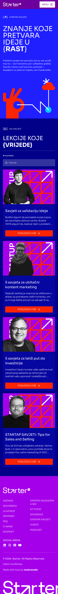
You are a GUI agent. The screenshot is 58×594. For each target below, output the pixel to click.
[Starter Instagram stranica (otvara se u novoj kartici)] (9, 545)
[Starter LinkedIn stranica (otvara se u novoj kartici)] (4, 545)
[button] (47, 4)
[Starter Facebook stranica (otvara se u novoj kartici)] (14, 545)
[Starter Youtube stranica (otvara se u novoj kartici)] (20, 545)
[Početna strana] (12, 4)
